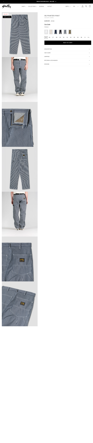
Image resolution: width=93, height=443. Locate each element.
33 (74, 37)
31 (67, 37)
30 (63, 37)
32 (70, 37)
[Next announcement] (89, 1)
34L (89, 37)
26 (49, 37)
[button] (24, 6)
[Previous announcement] (4, 1)
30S (46, 37)
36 (81, 37)
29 (60, 37)
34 (77, 37)
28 (56, 37)
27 (53, 37)
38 (85, 37)
